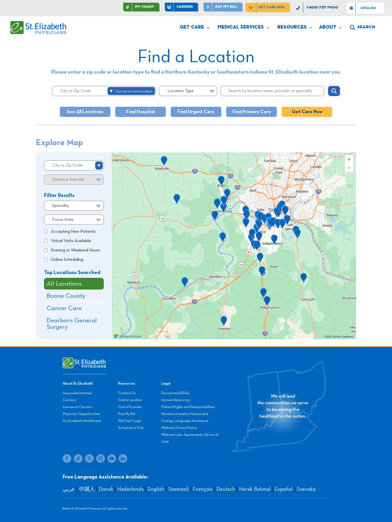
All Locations (64, 283)
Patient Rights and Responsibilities (188, 407)
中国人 (87, 489)
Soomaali (178, 489)
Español (284, 489)
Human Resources (175, 400)
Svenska (306, 489)
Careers (69, 400)
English (156, 489)
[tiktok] (78, 458)
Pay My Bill (126, 414)
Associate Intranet (77, 393)
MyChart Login (130, 421)
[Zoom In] (349, 159)
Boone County (66, 296)
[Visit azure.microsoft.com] (128, 336)
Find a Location (130, 400)
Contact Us (127, 393)
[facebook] (67, 458)
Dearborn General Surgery (72, 323)
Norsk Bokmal (255, 489)
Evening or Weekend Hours (75, 250)
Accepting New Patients (73, 232)
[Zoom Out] (349, 168)
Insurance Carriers (77, 407)
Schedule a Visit (130, 428)
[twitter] (89, 458)
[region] (234, 245)
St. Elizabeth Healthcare (82, 421)
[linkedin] (123, 458)
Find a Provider (130, 407)
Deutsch (226, 489)
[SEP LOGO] (38, 23)
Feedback (347, 336)
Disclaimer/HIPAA (175, 393)
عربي (69, 489)
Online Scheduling (67, 260)
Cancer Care (64, 308)
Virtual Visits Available (71, 241)
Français (203, 489)
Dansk (106, 489)
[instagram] (100, 458)
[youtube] (111, 458)
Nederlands (130, 489)
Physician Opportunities (81, 414)
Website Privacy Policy (179, 428)
